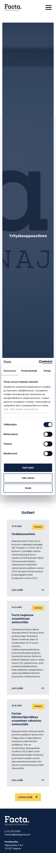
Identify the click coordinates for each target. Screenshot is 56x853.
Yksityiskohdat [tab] (29, 370)
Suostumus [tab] (10, 370)
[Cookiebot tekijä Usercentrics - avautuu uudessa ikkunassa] (39, 362)
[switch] (48, 434)
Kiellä (28, 488)
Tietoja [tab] (47, 370)
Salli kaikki (28, 467)
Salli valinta (28, 478)
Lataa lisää (25, 797)
